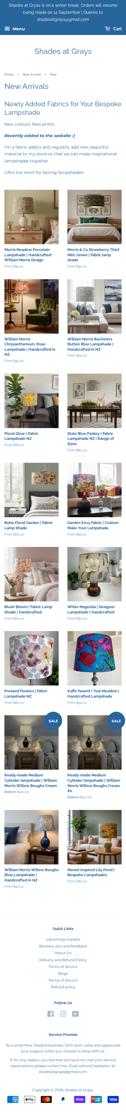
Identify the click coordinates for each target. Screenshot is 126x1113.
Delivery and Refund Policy (63, 960)
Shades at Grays (63, 51)
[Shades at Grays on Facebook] (50, 1015)
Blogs (63, 973)
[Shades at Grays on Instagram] (63, 1015)
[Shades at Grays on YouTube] (75, 1015)
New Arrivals (32, 74)
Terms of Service (63, 966)
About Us (63, 953)
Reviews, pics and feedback (63, 946)
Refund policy (63, 987)
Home (8, 74)
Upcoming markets (63, 939)
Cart (117, 29)
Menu (18, 29)
